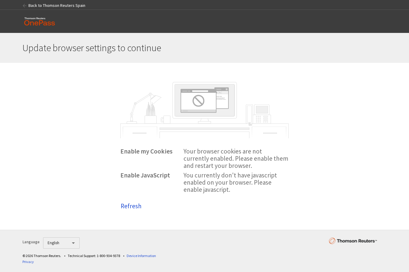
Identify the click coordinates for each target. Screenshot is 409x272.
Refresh (131, 206)
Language (31, 241)
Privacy (28, 261)
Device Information (141, 255)
